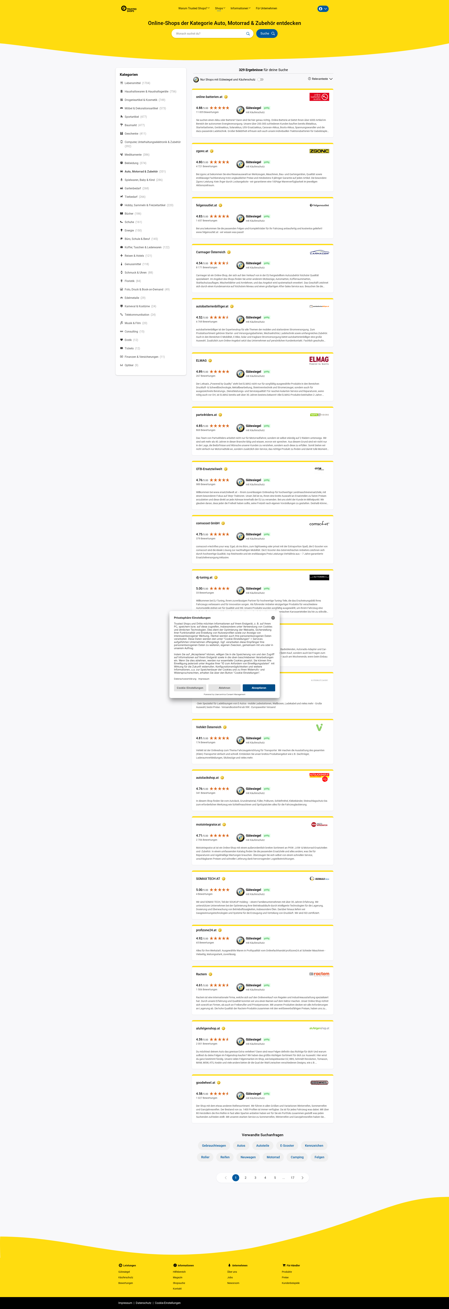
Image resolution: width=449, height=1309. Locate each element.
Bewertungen (125, 1283)
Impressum (125, 1303)
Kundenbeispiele (291, 1283)
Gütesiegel (124, 1271)
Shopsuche (179, 1283)
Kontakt (177, 1288)
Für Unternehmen (266, 8)
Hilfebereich (179, 1271)
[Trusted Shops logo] (128, 9)
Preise (285, 1277)
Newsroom (233, 1283)
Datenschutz (143, 1303)
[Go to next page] (302, 1177)
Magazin (177, 1277)
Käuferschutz (125, 1277)
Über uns (232, 1271)
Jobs (230, 1277)
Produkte (287, 1271)
